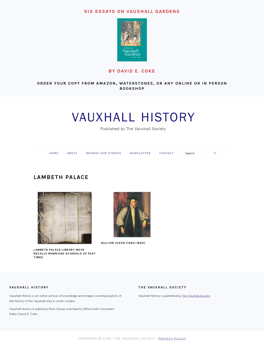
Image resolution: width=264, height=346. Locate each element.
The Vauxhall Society (196, 296)
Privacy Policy (172, 338)
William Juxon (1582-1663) (123, 243)
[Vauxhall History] (132, 143)
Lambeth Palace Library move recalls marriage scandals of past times (65, 253)
